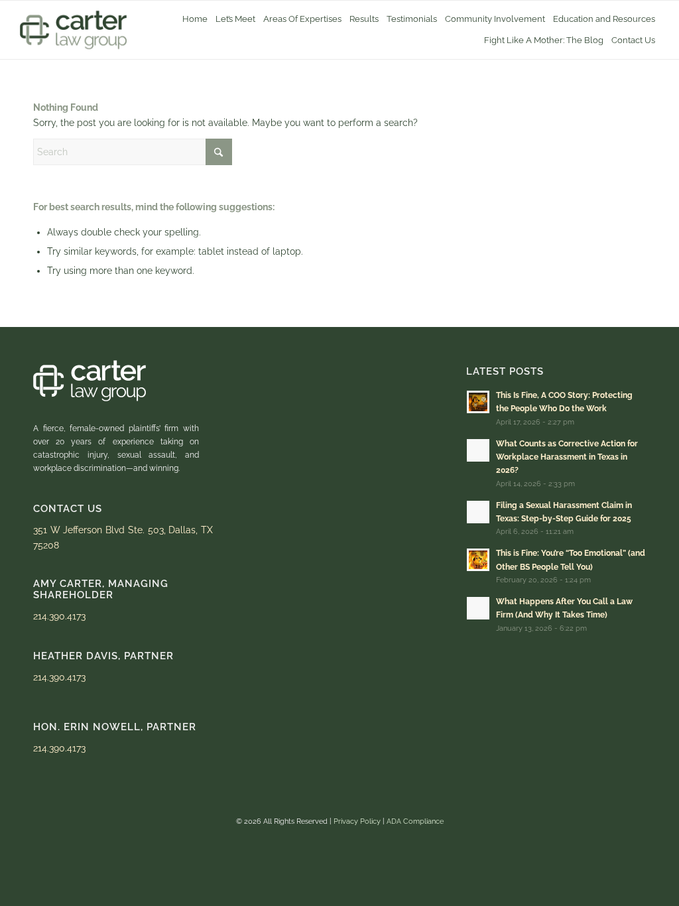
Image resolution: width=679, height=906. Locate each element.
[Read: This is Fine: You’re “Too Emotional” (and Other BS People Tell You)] (478, 560)
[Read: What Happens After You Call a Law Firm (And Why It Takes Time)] (478, 608)
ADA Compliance (415, 821)
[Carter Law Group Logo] (73, 30)
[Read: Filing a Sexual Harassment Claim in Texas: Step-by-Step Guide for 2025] (478, 512)
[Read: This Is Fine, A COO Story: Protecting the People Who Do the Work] (478, 402)
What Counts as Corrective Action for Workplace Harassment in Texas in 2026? (567, 457)
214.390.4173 (59, 616)
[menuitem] (195, 19)
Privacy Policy (357, 821)
